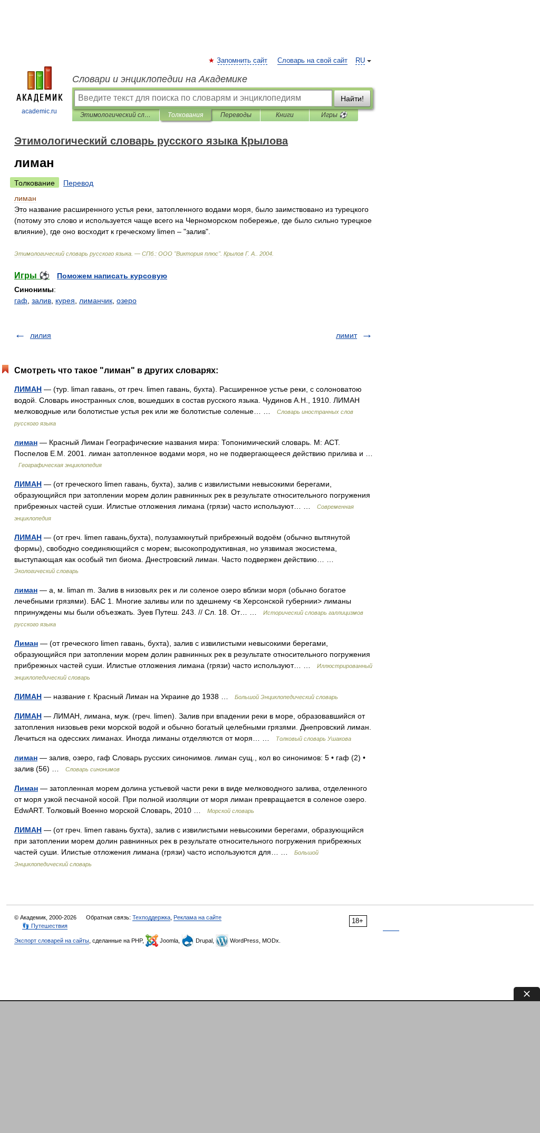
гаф (20, 300)
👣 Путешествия (45, 926)
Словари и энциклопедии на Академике (159, 79)
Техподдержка (151, 917)
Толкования (185, 115)
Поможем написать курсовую (112, 276)
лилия (40, 335)
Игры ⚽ (334, 115)
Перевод (78, 183)
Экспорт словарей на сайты (51, 940)
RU (360, 60)
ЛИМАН (28, 389)
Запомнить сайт (242, 60)
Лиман (26, 643)
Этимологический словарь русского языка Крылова (115, 115)
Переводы (236, 115)
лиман (25, 442)
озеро (127, 300)
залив (41, 300)
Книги (285, 115)
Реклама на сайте (197, 917)
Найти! (352, 98)
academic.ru (39, 111)
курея (65, 300)
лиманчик (95, 300)
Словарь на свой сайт (312, 60)
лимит (346, 335)
